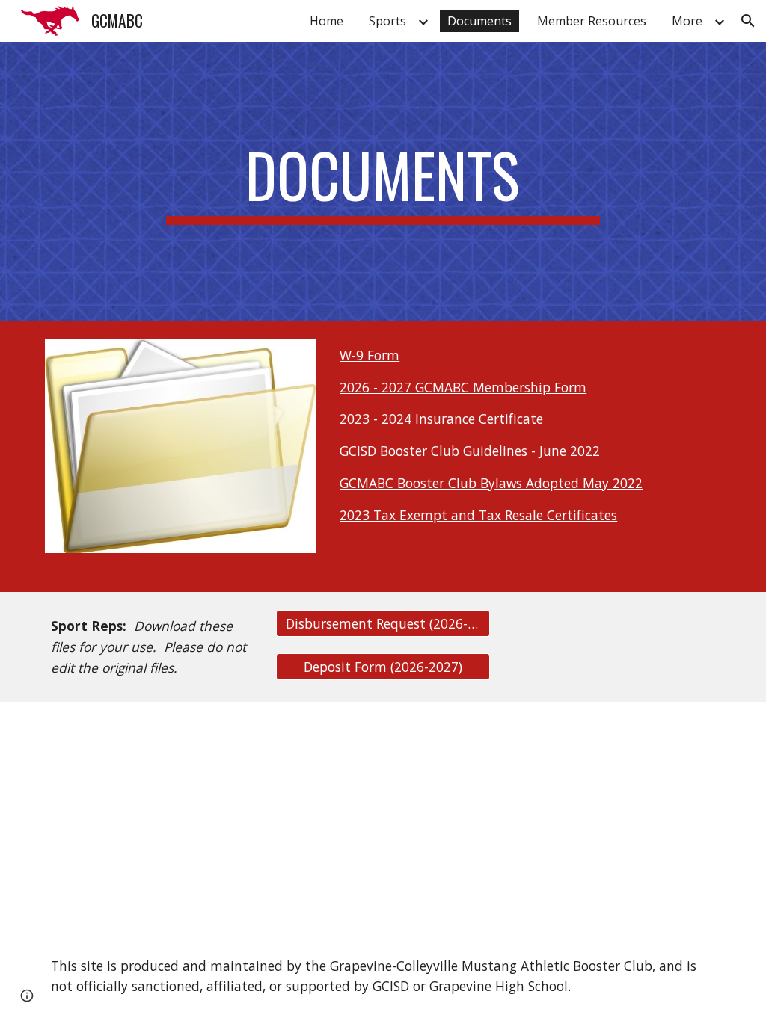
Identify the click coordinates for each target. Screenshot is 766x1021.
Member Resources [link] (591, 21)
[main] (382, 181)
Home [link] (326, 21)
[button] (748, 21)
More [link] (687, 21)
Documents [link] (479, 21)
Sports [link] (387, 21)
